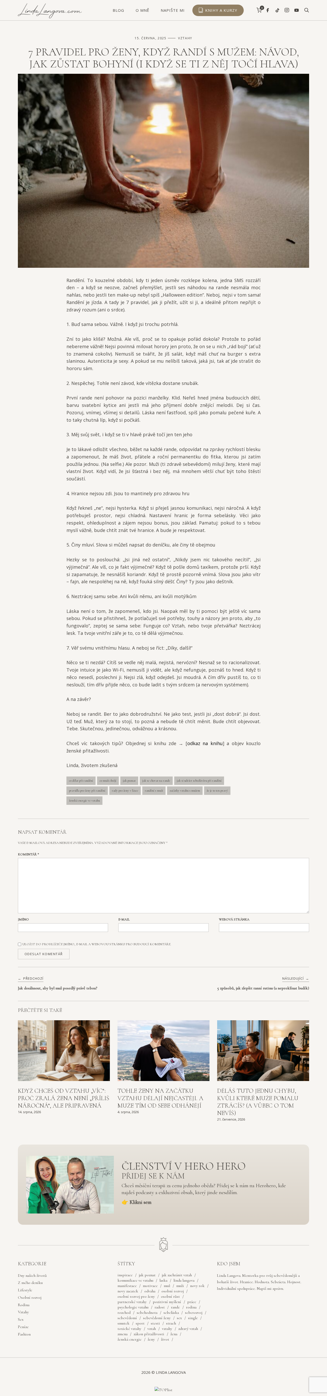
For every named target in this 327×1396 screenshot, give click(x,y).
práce (191, 1301)
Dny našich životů (32, 1275)
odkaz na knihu (205, 743)
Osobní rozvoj (29, 1297)
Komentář (28, 854)
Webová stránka (234, 919)
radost (160, 1307)
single (193, 1317)
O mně (142, 10)
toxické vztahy (129, 1328)
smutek (124, 1323)
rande (175, 1307)
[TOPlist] (163, 1390)
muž (167, 1285)
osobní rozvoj (172, 1291)
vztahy (167, 1328)
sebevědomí (127, 1317)
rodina (191, 1307)
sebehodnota (147, 1312)
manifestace (127, 1285)
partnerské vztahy (132, 1301)
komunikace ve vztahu (135, 1280)
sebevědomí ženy (157, 1317)
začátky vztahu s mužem (185, 790)
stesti (155, 1323)
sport (140, 1323)
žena (173, 1334)
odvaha (149, 1291)
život (165, 1339)
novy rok (197, 1285)
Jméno (23, 919)
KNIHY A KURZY (221, 10)
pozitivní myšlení (167, 1301)
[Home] (50, 17)
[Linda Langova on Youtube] (297, 10)
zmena (122, 1334)
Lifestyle (25, 1290)
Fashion (24, 1334)
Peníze (23, 1326)
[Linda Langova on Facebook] (268, 10)
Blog (118, 10)
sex (179, 1317)
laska (163, 1280)
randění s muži (154, 790)
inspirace (125, 1275)
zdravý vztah (188, 1328)
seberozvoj (193, 1312)
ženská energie (130, 1339)
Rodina (23, 1304)
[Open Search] (306, 10)
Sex (21, 1319)
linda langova (183, 1280)
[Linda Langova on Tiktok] (277, 10)
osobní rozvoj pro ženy (136, 1296)
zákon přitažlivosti (149, 1334)
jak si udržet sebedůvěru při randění (199, 781)
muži (180, 1285)
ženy (151, 1339)
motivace (150, 1285)
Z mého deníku (30, 1282)
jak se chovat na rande (156, 781)
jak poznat (129, 781)
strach (171, 1323)
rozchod (124, 1312)
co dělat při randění (81, 781)
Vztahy (185, 38)
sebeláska (171, 1312)
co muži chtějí (108, 781)
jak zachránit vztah (177, 1275)
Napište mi (173, 10)
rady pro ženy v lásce (125, 790)
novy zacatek (128, 1291)
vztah (151, 1328)
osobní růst (170, 1296)
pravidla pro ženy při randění (87, 790)
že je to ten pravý (217, 790)
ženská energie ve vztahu (84, 800)
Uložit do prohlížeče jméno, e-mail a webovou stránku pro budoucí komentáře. (96, 944)
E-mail (124, 919)
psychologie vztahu (133, 1307)
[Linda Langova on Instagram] (287, 10)
